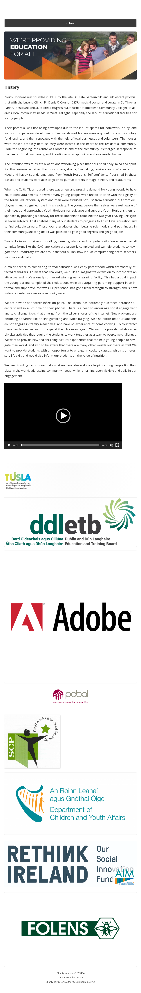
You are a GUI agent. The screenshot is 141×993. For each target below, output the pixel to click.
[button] (63, 415)
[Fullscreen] (117, 445)
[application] (63, 416)
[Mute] (111, 445)
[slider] (60, 445)
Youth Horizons (70, 5)
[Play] (9, 445)
